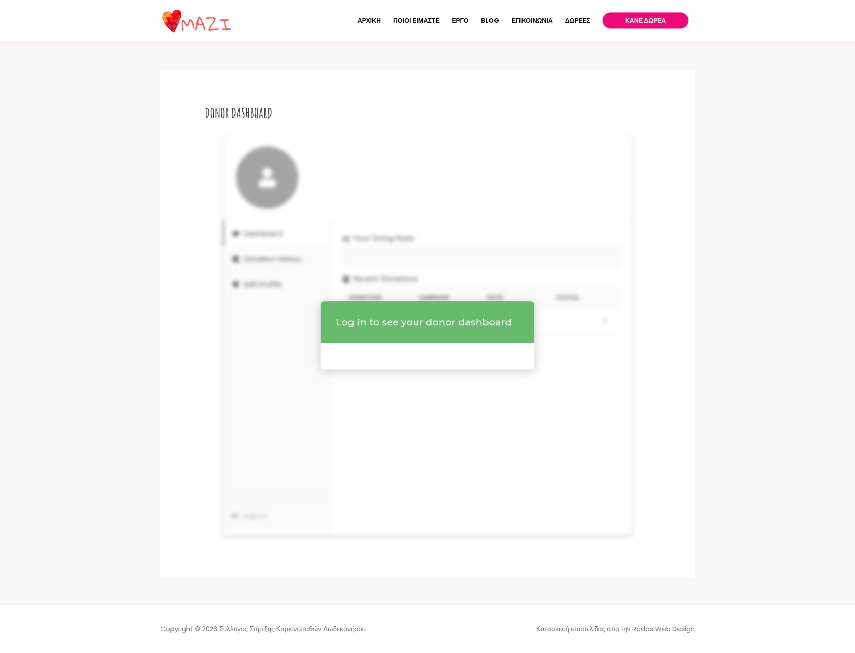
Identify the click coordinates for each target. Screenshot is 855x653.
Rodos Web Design (663, 628)
